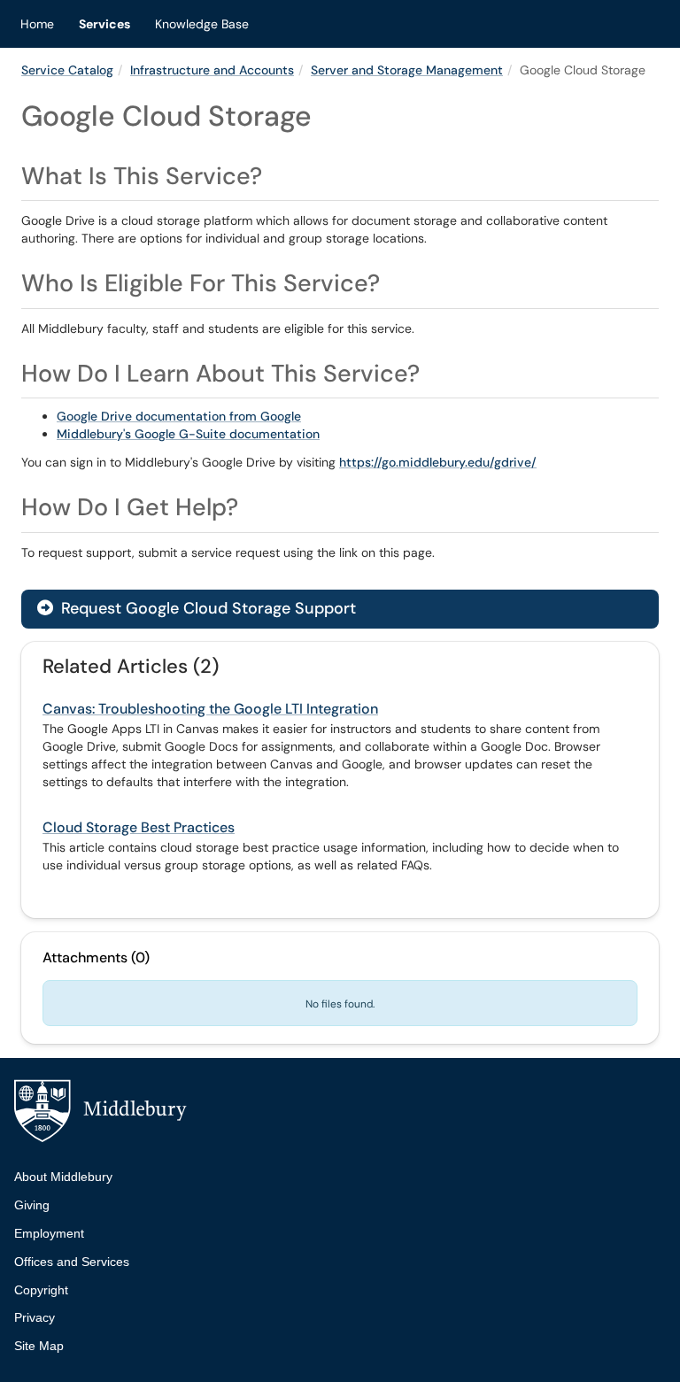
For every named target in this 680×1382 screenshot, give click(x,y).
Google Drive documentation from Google (179, 416)
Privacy (34, 1317)
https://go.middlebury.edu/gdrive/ (438, 462)
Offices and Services (71, 1262)
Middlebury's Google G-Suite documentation (188, 434)
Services (104, 24)
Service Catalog (67, 70)
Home (37, 24)
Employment (49, 1233)
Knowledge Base (202, 24)
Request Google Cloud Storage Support (206, 608)
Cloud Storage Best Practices (138, 827)
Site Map (39, 1346)
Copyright (41, 1290)
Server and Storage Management (407, 70)
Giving (32, 1205)
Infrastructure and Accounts (212, 70)
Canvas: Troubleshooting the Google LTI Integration (210, 708)
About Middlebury (63, 1177)
